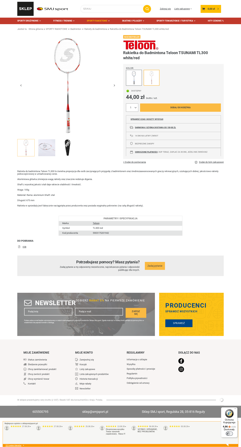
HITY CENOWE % (216, 21)
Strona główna (36, 29)
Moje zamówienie (36, 352)
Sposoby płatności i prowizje (141, 369)
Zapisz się (136, 312)
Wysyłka (131, 364)
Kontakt (32, 383)
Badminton (75, 29)
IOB (24, 247)
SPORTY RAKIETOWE (97, 21)
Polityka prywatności (137, 378)
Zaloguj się (165, 8)
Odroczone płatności (146, 152)
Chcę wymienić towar (38, 379)
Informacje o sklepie (137, 359)
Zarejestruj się (87, 359)
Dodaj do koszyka (180, 107)
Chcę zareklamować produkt (42, 369)
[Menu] (235, 409)
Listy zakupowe (182, 8)
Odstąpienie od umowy (138, 383)
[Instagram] (196, 369)
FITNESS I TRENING (62, 21)
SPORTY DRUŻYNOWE (27, 21)
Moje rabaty (85, 383)
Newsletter (55, 303)
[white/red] (151, 78)
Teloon (96, 223)
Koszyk (83, 364)
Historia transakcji (89, 379)
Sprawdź (179, 323)
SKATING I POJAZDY (132, 21)
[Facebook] (196, 361)
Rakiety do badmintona (95, 29)
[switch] (229, 433)
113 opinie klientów (13, 445)
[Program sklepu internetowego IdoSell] (221, 400)
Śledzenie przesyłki (37, 364)
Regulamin (132, 373)
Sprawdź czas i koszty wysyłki (147, 119)
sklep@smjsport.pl (95, 412)
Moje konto (84, 352)
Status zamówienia (37, 359)
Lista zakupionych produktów (94, 374)
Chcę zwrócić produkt (38, 374)
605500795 (40, 412)
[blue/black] (134, 78)
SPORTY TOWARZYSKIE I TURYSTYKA (174, 21)
